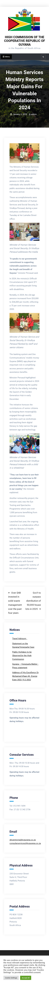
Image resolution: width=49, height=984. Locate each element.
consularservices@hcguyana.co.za (25, 843)
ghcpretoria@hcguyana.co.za (23, 840)
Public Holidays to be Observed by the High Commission (22, 655)
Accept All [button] (26, 978)
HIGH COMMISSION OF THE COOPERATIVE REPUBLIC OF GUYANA (24, 40)
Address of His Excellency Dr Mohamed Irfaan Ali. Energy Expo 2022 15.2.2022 (25, 676)
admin (34, 114)
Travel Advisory (19, 638)
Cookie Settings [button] (11, 978)
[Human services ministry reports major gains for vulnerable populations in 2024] (24, 153)
